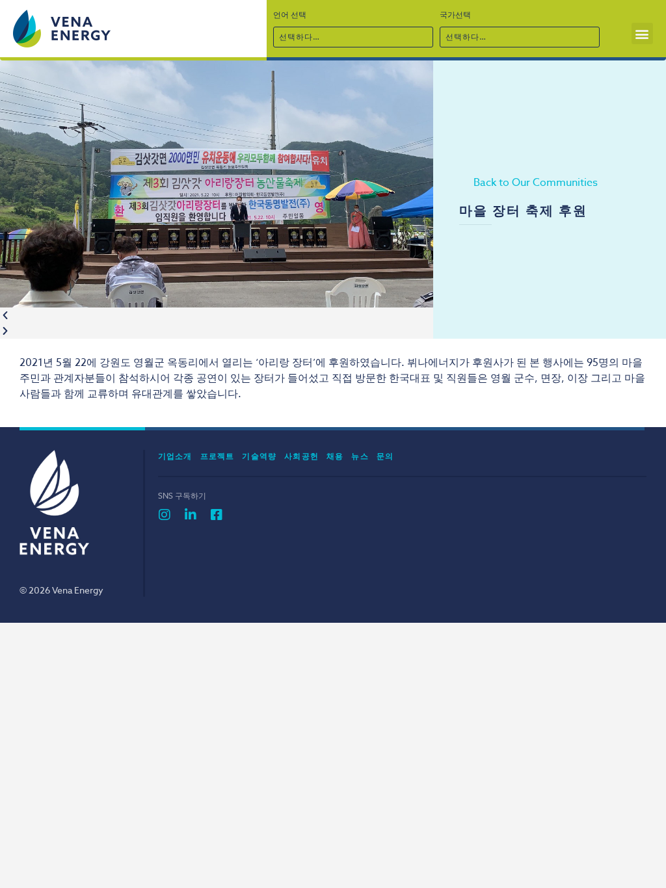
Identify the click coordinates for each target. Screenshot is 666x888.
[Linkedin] (190, 514)
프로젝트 (217, 456)
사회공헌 (301, 456)
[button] (642, 33)
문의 (385, 456)
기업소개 (175, 456)
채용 (334, 456)
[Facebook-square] (216, 514)
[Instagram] (164, 514)
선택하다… (300, 37)
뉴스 (359, 456)
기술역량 (259, 456)
